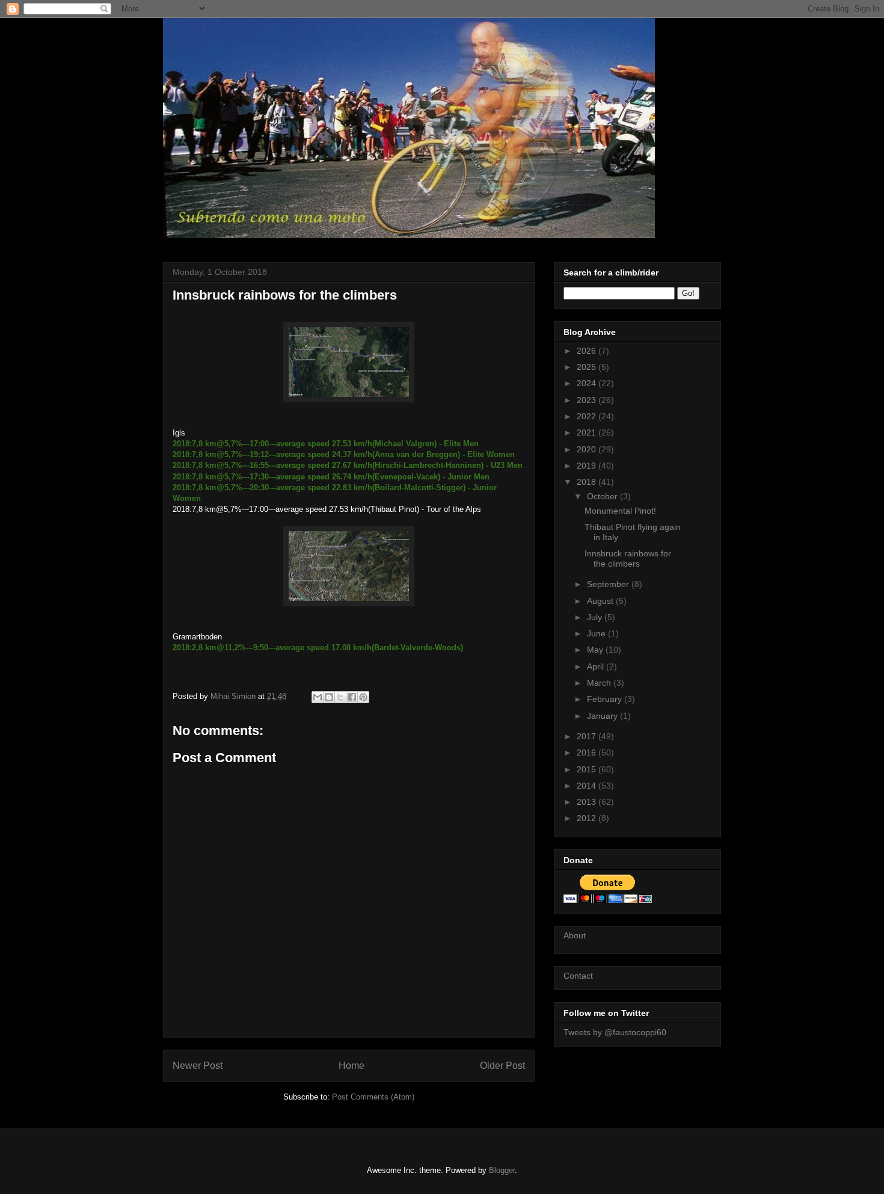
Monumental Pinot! (620, 510)
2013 (587, 802)
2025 (587, 367)
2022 (587, 416)
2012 (587, 818)
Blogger (502, 1170)
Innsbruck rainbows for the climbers (628, 558)
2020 (587, 449)
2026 (587, 350)
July (595, 617)
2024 (587, 383)
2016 (587, 752)
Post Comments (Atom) (373, 1096)
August (601, 601)
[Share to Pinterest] (363, 697)
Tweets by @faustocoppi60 (614, 1032)
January (603, 716)
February (605, 699)
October (603, 496)
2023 (587, 400)
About (574, 935)
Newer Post (198, 1065)
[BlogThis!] (329, 697)
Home (351, 1065)
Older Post (502, 1065)
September (609, 584)
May (596, 649)
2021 (587, 432)
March (600, 683)
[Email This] (318, 697)
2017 (587, 736)
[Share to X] (340, 697)
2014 (587, 785)
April (596, 666)
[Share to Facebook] (352, 697)
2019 (587, 465)
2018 (587, 482)
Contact (578, 975)
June (597, 633)
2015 (587, 769)
